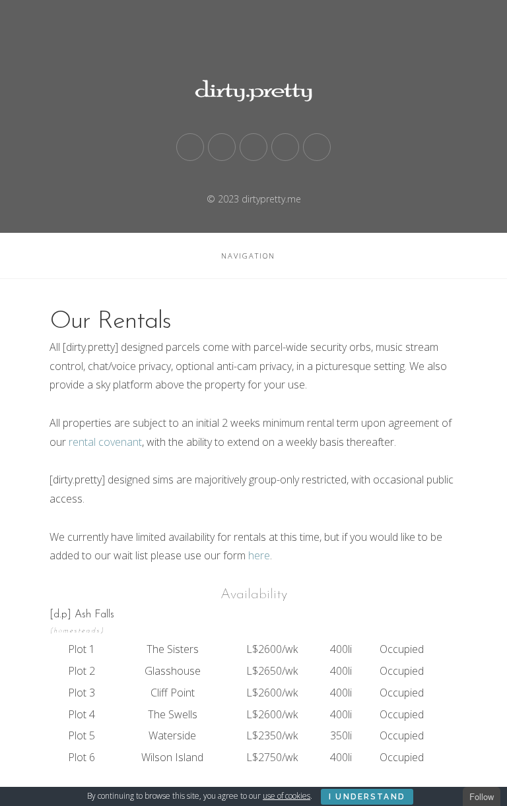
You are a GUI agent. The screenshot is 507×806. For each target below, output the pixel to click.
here (259, 555)
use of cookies (286, 795)
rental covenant (105, 442)
